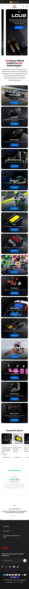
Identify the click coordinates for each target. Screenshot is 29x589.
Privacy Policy (20, 582)
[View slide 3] (15, 516)
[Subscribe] (24, 560)
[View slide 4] (17, 516)
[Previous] (2, 1)
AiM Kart (15, 445)
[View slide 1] (12, 516)
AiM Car (3, 445)
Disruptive (23, 580)
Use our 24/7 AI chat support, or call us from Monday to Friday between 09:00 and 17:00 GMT (14, 511)
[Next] (27, 1)
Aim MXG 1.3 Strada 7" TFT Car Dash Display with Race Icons (6, 450)
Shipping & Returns (9, 582)
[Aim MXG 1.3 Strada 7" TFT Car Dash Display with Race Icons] (6, 438)
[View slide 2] (13, 516)
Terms (15, 582)
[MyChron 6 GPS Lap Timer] (18, 438)
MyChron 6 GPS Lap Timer (17, 448)
